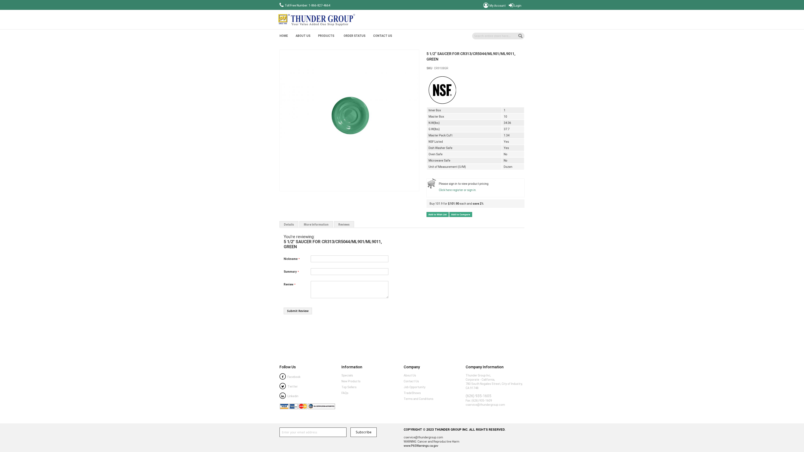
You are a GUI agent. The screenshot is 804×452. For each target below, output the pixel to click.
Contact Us (382, 35)
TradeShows (412, 393)
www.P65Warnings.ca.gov (421, 445)
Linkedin (292, 396)
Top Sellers (349, 387)
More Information (316, 224)
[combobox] (498, 36)
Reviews (344, 224)
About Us (303, 35)
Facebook (293, 377)
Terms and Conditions (418, 399)
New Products (351, 381)
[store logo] (316, 19)
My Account (497, 5)
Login (517, 5)
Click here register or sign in (457, 190)
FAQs (344, 393)
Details (289, 224)
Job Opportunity (414, 387)
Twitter (292, 386)
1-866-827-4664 (319, 5)
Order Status (354, 35)
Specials (347, 375)
